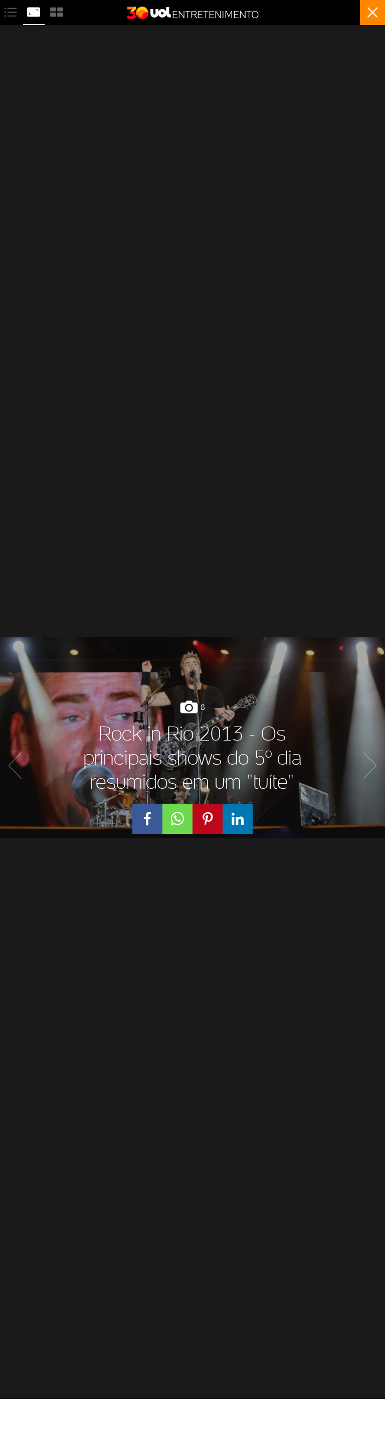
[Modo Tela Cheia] (34, 11)
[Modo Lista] (11, 11)
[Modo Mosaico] (56, 11)
